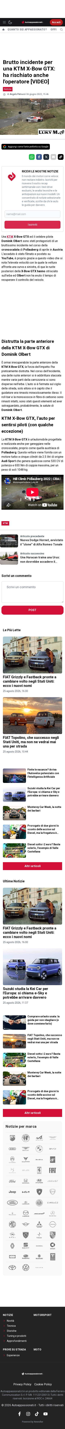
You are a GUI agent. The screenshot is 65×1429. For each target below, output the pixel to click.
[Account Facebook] (19, 1414)
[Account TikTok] (37, 1414)
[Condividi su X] (46, 157)
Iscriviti (32, 224)
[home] (3, 29)
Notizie (7, 89)
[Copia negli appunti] (61, 157)
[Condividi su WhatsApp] (32, 157)
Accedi (56, 22)
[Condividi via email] (53, 157)
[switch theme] (10, 22)
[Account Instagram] (28, 1414)
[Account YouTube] (45, 1414)
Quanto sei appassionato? (27, 29)
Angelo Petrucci (18, 94)
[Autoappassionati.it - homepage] (32, 22)
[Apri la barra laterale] (4, 22)
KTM (10, 236)
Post (32, 610)
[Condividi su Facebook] (39, 157)
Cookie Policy (43, 1384)
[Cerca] (61, 29)
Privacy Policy (22, 1384)
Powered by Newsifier (32, 1422)
